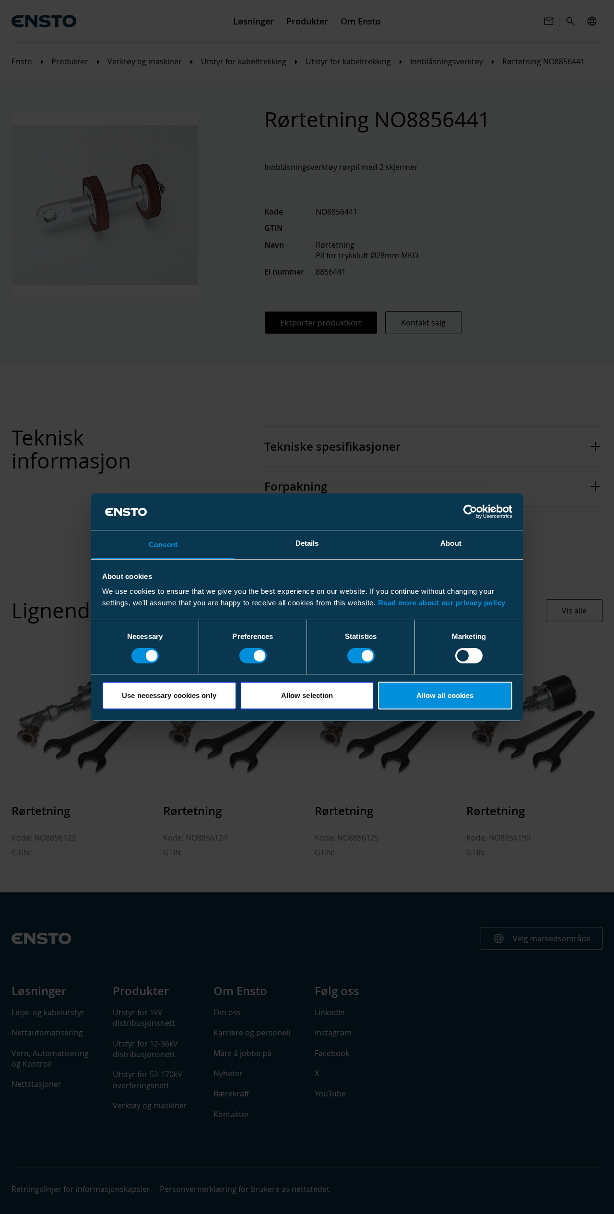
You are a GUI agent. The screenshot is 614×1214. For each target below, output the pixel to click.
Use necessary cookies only (169, 695)
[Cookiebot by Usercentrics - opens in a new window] (470, 512)
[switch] (253, 655)
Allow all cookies (445, 695)
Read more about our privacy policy (442, 603)
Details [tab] (307, 543)
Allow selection (307, 695)
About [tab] (450, 543)
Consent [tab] (163, 545)
